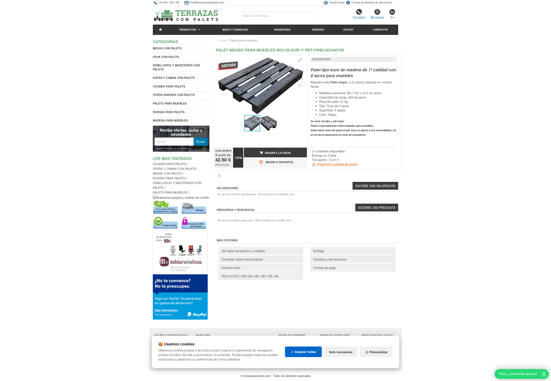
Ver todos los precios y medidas (243, 251)
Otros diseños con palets (174, 95)
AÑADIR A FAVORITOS (279, 162)
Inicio (222, 40)
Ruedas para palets (169, 112)
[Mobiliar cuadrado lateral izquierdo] (180, 251)
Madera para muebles (170, 120)
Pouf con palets (166, 57)
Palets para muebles (170, 192)
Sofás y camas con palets (174, 78)
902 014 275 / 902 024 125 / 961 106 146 (250, 276)
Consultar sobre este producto (242, 259)
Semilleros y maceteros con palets (176, 67)
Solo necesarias (341, 352)
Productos (188, 29)
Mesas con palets (167, 48)
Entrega (318, 251)
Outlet (348, 29)
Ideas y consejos (235, 29)
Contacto (359, 17)
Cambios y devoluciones (330, 259)
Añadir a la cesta (277, 153)
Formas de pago (324, 267)
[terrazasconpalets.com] (186, 14)
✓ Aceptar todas (303, 351)
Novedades (282, 29)
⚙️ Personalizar (376, 352)
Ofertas (318, 29)
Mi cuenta (377, 17)
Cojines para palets (169, 86)
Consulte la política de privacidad (171, 148)
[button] (299, 59)
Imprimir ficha (231, 267)
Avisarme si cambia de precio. (337, 164)
